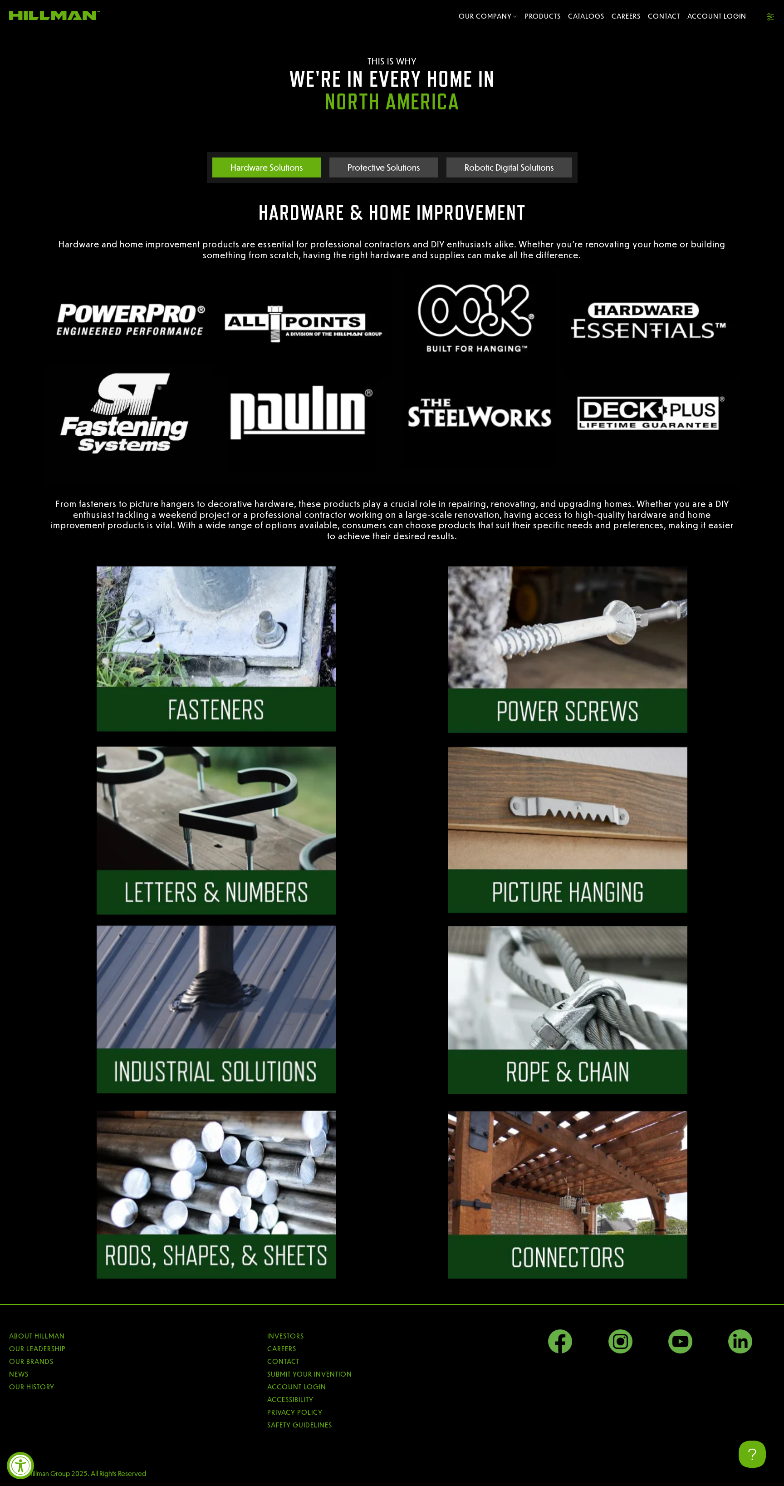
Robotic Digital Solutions (509, 167)
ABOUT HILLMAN (37, 1336)
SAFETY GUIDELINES (299, 1425)
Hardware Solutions (266, 167)
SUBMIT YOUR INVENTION (309, 1374)
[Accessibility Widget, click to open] (20, 1465)
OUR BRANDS (31, 1361)
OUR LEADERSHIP (37, 1348)
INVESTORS (285, 1336)
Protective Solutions (384, 167)
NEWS (19, 1374)
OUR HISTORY (31, 1387)
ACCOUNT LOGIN (296, 1387)
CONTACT (283, 1361)
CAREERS (281, 1348)
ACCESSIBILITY (290, 1399)
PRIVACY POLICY (295, 1412)
